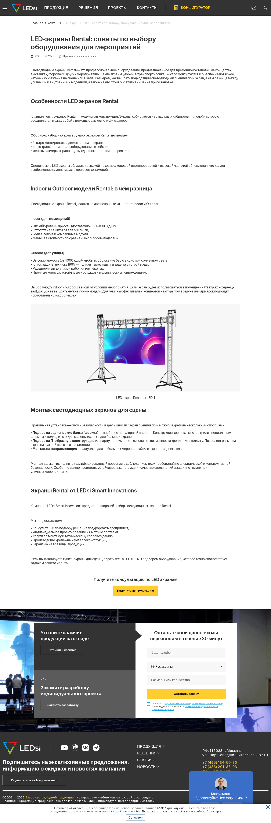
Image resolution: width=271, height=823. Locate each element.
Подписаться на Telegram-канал (34, 780)
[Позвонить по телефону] (265, 7)
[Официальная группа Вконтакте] (85, 748)
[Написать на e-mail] (254, 7)
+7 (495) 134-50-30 (219, 762)
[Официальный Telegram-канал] (96, 748)
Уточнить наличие (62, 650)
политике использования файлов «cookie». (108, 811)
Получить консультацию (135, 590)
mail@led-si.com (216, 771)
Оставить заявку (186, 693)
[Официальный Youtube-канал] (64, 748)
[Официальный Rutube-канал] (75, 748)
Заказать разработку (63, 705)
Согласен (135, 817)
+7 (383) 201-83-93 (219, 767)
